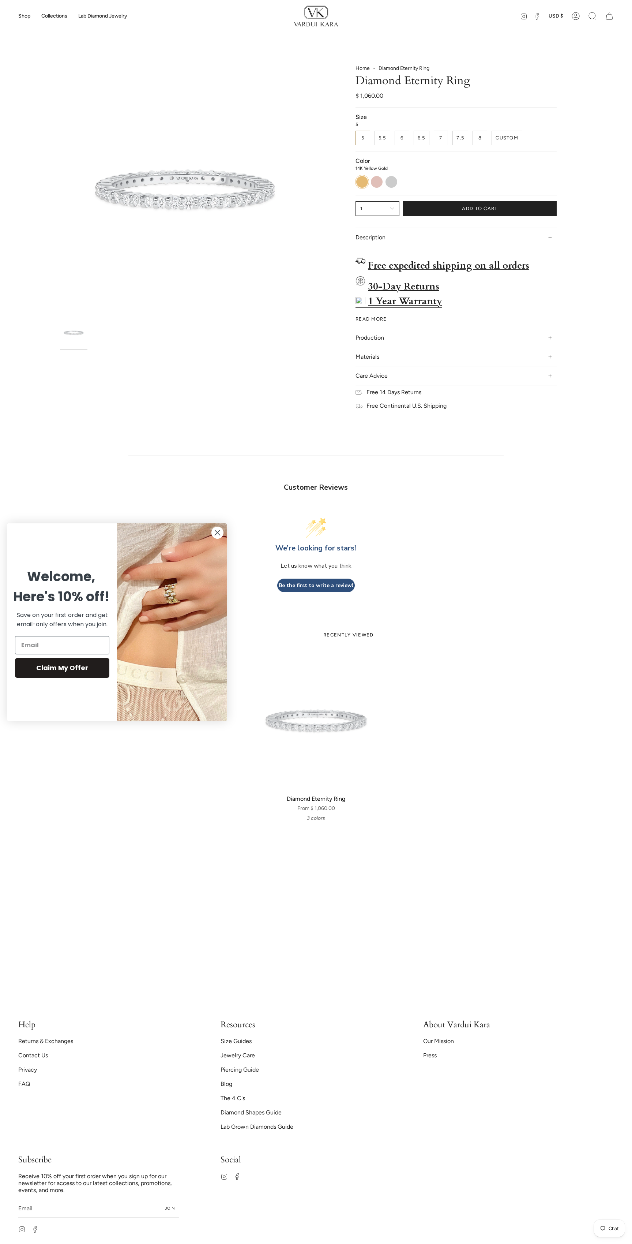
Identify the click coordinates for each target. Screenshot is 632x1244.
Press (430, 1055)
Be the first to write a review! (316, 585)
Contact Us (33, 1055)
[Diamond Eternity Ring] (316, 721)
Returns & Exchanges (45, 1041)
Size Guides (236, 1041)
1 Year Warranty (405, 301)
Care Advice (372, 375)
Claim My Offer (62, 667)
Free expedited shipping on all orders (448, 265)
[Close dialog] (217, 532)
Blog (226, 1083)
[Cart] (609, 16)
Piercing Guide (240, 1069)
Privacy (27, 1069)
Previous (60, 190)
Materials (367, 356)
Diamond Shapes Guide (251, 1112)
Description (370, 237)
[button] (24, 16)
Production (370, 337)
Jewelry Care (238, 1055)
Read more (371, 319)
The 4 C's (233, 1098)
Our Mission (438, 1041)
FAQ (24, 1083)
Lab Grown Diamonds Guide (257, 1126)
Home (363, 68)
